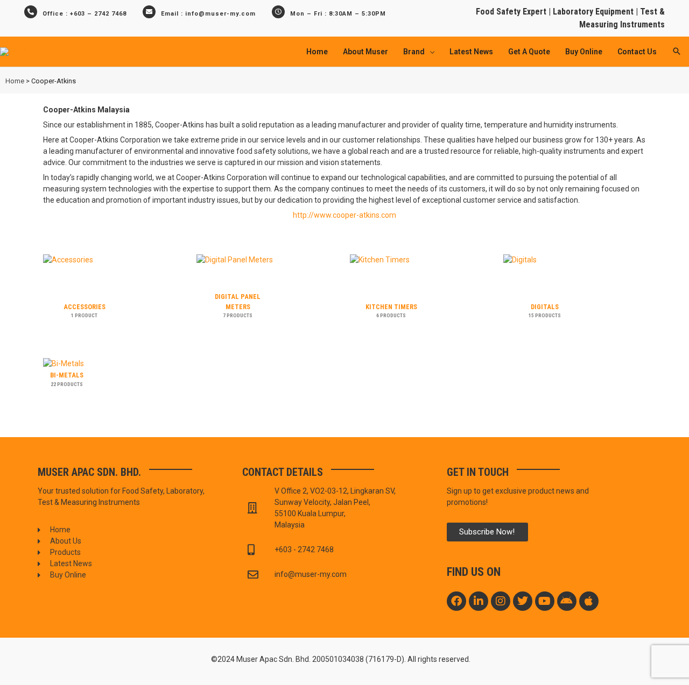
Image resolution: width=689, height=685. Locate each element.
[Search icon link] (676, 52)
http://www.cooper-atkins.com (344, 215)
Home (14, 81)
